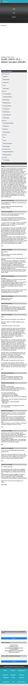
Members (14, 17)
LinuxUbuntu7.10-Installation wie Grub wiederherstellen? (14, 648)
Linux (12, 57)
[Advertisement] (13, 41)
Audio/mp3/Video (7, 105)
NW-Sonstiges (6, 146)
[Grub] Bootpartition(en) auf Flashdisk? (14, 650)
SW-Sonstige (6, 117)
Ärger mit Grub (14, 644)
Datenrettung (6, 681)
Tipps (14, 9)
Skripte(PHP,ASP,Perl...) (8, 151)
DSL (4, 137)
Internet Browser (7, 114)
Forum (14, 5)
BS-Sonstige (6, 88)
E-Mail (5, 670)
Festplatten (13, 674)
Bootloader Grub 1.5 (14, 646)
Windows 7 (5, 76)
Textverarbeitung (7, 93)
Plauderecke (6, 163)
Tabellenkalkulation (7, 96)
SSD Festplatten (21, 681)
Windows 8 (6, 677)
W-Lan (4, 140)
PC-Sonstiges (6, 160)
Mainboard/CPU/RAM (8, 123)
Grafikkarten (6, 126)
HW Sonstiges (6, 132)
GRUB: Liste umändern (14, 652)
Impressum (21, 677)
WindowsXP (6, 82)
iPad (13, 681)
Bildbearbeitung (6, 102)
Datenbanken (6, 99)
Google (13, 677)
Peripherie (5, 129)
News (14, 13)
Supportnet (3, 57)
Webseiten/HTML (7, 154)
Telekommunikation (7, 143)
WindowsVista (6, 79)
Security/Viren (6, 108)
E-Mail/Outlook (6, 111)
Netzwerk (13, 670)
